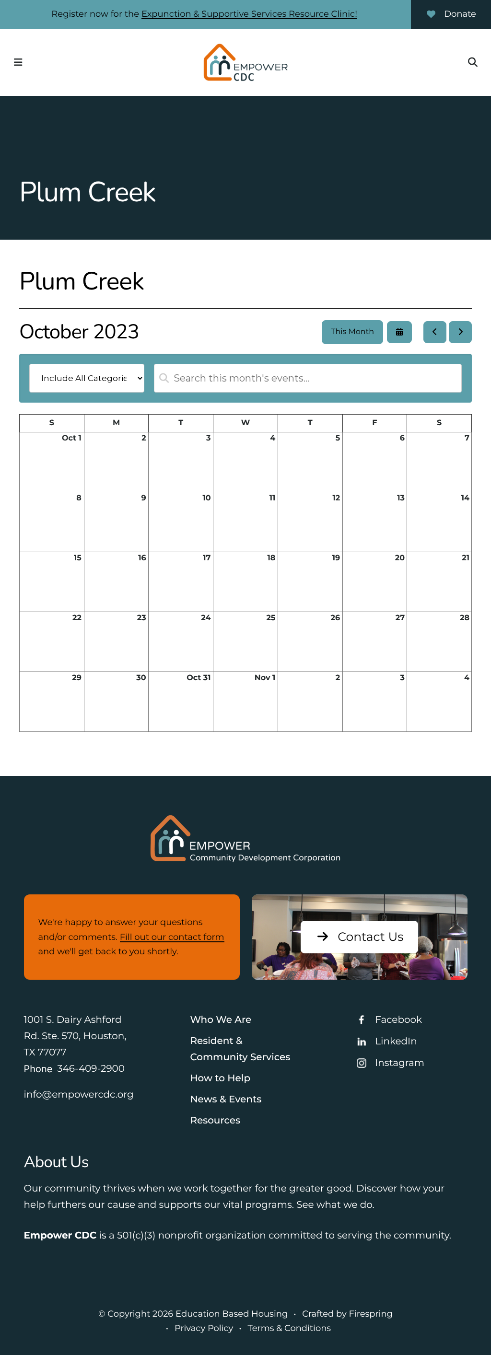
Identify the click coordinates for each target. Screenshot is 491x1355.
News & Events (225, 1099)
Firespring (371, 1314)
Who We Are (220, 1020)
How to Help (220, 1078)
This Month (352, 331)
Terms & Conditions (289, 1328)
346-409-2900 (91, 1069)
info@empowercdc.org (79, 1094)
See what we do (334, 1205)
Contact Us (370, 937)
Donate (460, 14)
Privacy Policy (204, 1328)
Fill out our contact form (172, 937)
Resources (215, 1120)
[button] (18, 62)
